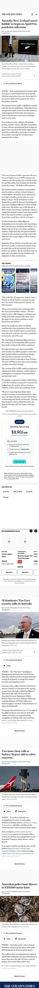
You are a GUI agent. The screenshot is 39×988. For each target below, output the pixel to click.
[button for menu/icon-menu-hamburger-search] (36, 14)
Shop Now (9, 572)
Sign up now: (5, 31)
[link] (12, 14)
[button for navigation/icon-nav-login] (32, 14)
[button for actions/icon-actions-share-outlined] (34, 75)
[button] (32, 14)
